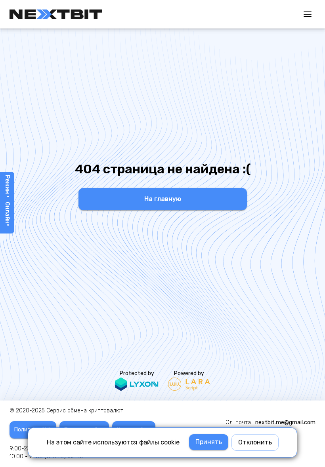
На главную (162, 199)
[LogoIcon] (56, 14)
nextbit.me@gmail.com (285, 422)
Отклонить (255, 442)
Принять (208, 442)
